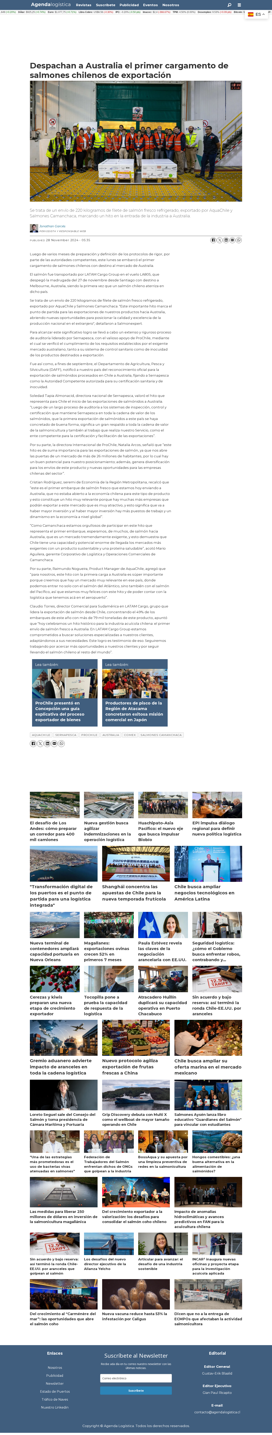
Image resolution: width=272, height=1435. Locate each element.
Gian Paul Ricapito (217, 1393)
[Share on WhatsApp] (239, 240)
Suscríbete (105, 5)
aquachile (41, 734)
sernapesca (65, 734)
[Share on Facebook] (213, 240)
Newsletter (55, 1383)
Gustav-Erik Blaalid (217, 1373)
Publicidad (129, 5)
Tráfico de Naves (55, 1399)
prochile (89, 734)
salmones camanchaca (161, 734)
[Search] (229, 5)
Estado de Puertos (55, 1391)
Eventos (150, 5)
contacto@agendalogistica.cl (217, 1412)
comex (130, 734)
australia (111, 734)
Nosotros (170, 5)
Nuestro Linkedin (54, 1407)
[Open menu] (239, 5)
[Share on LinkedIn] (226, 240)
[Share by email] (232, 240)
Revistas (83, 5)
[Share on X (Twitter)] (220, 240)
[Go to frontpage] (51, 5)
